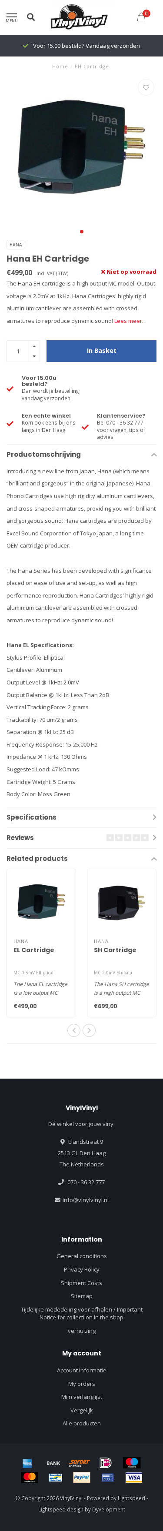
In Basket (101, 350)
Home (60, 66)
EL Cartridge (33, 950)
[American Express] (27, 1462)
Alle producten (82, 1423)
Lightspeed (131, 1497)
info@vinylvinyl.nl (86, 1200)
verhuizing (82, 1331)
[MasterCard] (29, 1477)
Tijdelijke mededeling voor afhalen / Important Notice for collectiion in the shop (82, 1313)
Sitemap (82, 1296)
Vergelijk (81, 1410)
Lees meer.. (129, 321)
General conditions (82, 1256)
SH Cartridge (115, 950)
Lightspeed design (60, 1509)
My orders (81, 1384)
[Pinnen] (108, 1477)
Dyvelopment (108, 1509)
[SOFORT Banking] (79, 1462)
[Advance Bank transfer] (53, 1462)
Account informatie (81, 1370)
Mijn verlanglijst (81, 1397)
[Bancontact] (56, 1477)
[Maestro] (132, 1462)
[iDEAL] (105, 1462)
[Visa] (134, 1477)
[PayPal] (82, 1477)
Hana (16, 245)
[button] (81, 231)
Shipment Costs (81, 1283)
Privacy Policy (82, 1269)
